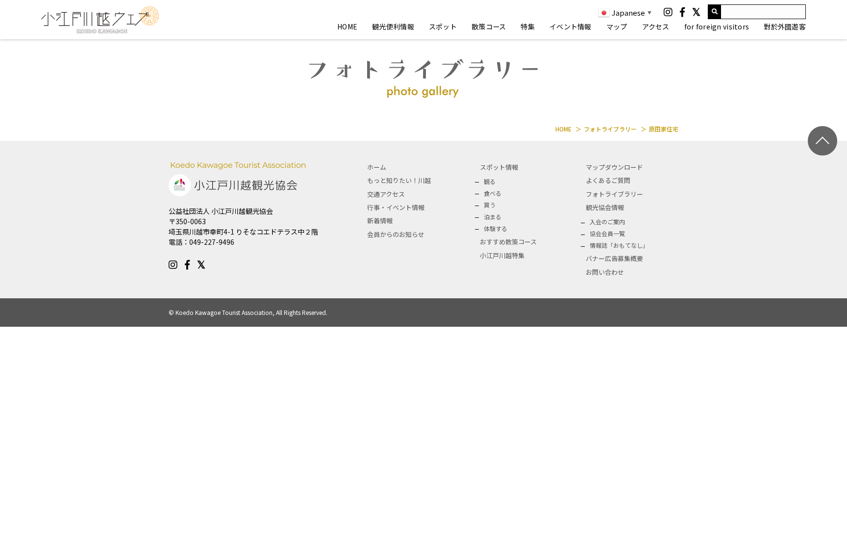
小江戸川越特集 (502, 255)
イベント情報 (570, 26)
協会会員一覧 (607, 233)
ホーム (376, 167)
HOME (347, 26)
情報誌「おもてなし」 (619, 245)
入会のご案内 (607, 221)
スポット (443, 26)
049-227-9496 (211, 242)
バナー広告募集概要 (614, 258)
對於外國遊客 (785, 26)
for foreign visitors (716, 26)
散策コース (489, 26)
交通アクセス (386, 194)
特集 (528, 26)
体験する (495, 228)
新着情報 (380, 220)
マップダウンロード (614, 167)
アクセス (656, 26)
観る (490, 181)
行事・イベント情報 (395, 207)
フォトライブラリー (614, 194)
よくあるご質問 (608, 180)
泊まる (492, 216)
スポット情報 (499, 167)
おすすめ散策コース (508, 241)
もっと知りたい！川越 (399, 180)
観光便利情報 (393, 26)
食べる (492, 193)
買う (490, 205)
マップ (616, 26)
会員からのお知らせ (395, 234)
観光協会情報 (605, 207)
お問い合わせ (605, 272)
